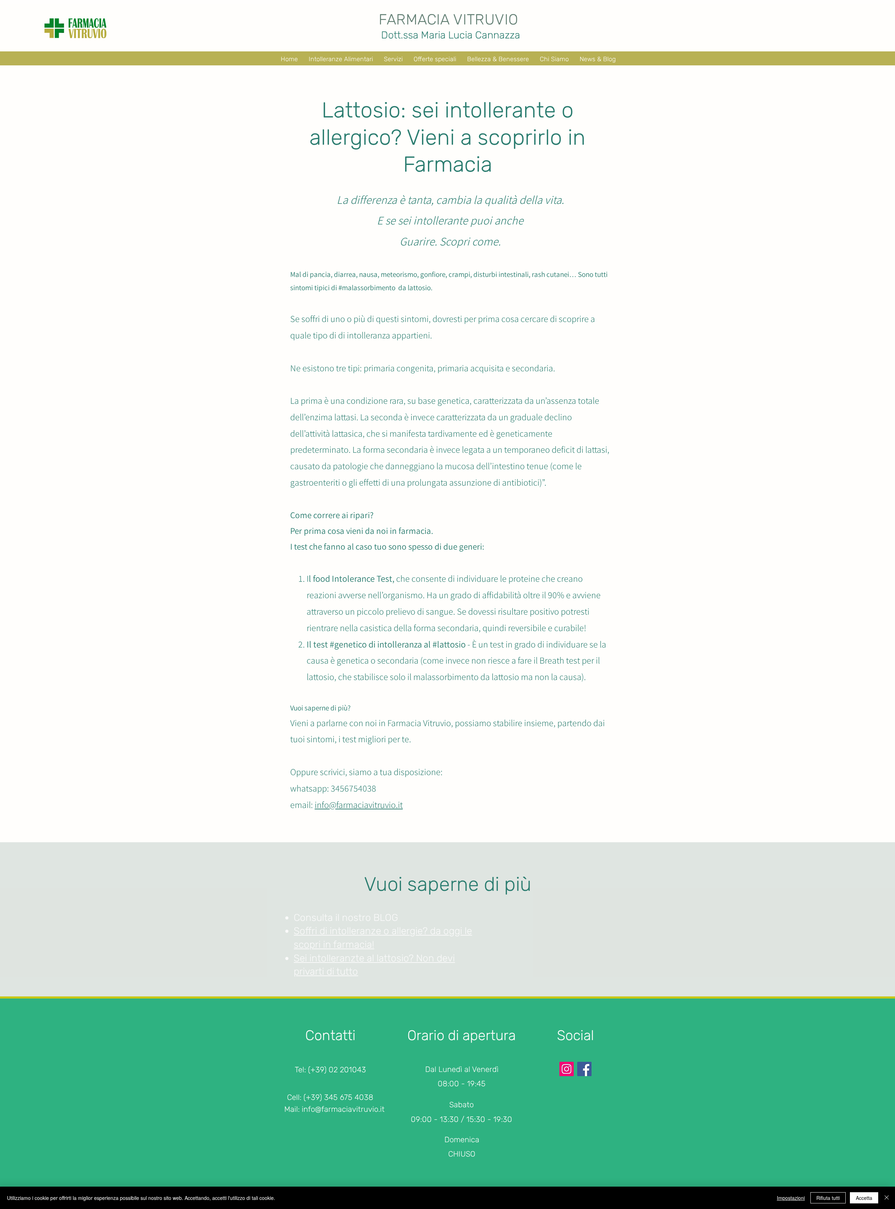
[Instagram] (566, 1069)
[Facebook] (584, 1069)
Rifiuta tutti (828, 1197)
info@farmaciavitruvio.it (359, 804)
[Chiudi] (886, 1197)
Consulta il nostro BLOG (346, 917)
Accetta (864, 1197)
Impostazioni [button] (791, 1197)
